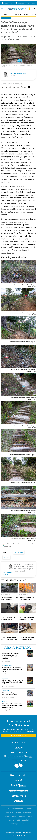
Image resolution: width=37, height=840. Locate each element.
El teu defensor (6, 18)
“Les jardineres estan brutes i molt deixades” (27, 638)
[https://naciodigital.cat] (18, 780)
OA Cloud (22, 835)
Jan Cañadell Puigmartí (8, 686)
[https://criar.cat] (18, 801)
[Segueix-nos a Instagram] (16, 725)
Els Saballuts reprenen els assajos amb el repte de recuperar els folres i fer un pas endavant (12, 656)
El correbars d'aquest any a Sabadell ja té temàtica (11, 694)
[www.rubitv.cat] (18, 820)
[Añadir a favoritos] (29, 87)
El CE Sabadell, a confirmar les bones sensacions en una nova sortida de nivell (12, 705)
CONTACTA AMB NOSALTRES (18, 735)
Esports (5, 701)
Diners (26, 14)
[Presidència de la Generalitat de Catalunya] (13, 756)
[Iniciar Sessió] (35, 9)
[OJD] (18, 765)
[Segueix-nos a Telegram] (22, 725)
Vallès (18, 14)
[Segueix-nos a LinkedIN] (25, 725)
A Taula (27, 3)
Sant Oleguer (19, 552)
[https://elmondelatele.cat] (18, 796)
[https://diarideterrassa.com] (18, 785)
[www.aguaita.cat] (7, 808)
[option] (18, 56)
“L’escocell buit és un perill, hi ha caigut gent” (9, 638)
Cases (33, 3)
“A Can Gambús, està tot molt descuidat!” (9, 598)
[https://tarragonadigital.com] (18, 791)
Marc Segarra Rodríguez (8, 710)
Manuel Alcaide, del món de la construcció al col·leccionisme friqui (12, 669)
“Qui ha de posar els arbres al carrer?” (8, 618)
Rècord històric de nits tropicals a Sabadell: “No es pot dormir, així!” (12, 682)
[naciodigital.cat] (18, 808)
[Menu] (2, 9)
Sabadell (8, 14)
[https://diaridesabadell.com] (18, 775)
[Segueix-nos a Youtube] (27, 725)
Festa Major (6, 691)
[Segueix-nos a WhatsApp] (19, 725)
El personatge (7, 665)
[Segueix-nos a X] (12, 725)
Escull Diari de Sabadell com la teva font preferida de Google (19, 545)
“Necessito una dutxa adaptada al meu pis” (26, 618)
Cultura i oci (6, 651)
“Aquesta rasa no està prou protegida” (26, 598)
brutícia (6, 557)
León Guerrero (6, 661)
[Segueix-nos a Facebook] (9, 725)
